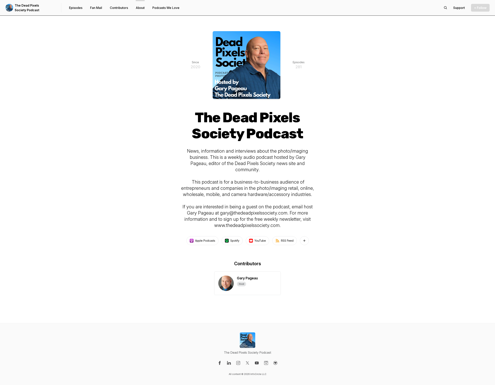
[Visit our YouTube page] (257, 363)
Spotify (234, 240)
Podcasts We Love (165, 8)
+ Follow (480, 8)
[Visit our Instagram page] (238, 363)
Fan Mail (96, 8)
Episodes (75, 8)
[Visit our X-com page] (247, 363)
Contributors (119, 8)
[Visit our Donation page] (275, 363)
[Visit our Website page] (266, 363)
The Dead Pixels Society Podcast (27, 7)
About (140, 8)
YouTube (260, 240)
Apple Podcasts (205, 240)
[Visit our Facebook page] (220, 363)
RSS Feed (287, 240)
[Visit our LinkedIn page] (229, 363)
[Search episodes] (445, 7)
